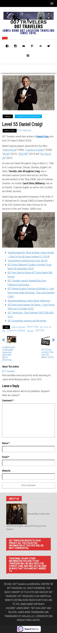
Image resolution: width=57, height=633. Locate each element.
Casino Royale (9, 149)
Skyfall (6, 153)
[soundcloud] (41, 46)
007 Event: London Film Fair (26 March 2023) (47, 353)
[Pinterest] (32, 46)
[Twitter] (49, 46)
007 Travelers (28, 26)
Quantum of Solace (35, 149)
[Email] (24, 46)
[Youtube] (28, 55)
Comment (8, 400)
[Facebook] (8, 46)
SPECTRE (23, 153)
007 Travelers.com (22, 584)
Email (5, 456)
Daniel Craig (43, 136)
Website (6, 470)
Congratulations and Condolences (28, 116)
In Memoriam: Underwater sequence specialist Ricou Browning (8, 353)
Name (6, 443)
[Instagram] (16, 46)
